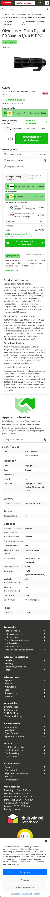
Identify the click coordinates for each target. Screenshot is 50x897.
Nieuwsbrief (10, 686)
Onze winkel (11, 770)
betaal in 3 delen (11, 91)
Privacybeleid (27, 893)
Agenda (8, 680)
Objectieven (21, 14)
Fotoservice (10, 627)
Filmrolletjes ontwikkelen (17, 640)
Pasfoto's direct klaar (15, 747)
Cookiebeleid (16, 893)
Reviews (9, 683)
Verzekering (10, 730)
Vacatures (9, 696)
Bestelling (9, 660)
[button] (45, 841)
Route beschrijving (13, 716)
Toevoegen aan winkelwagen (32, 138)
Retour (8, 669)
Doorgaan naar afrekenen (25, 243)
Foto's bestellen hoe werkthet (19, 649)
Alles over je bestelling (16, 657)
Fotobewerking (12, 643)
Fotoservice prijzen (14, 633)
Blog (7, 689)
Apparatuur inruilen (14, 736)
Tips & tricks (11, 693)
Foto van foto (11, 637)
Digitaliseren (11, 756)
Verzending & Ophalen (15, 666)
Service (8, 743)
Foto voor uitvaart (13, 646)
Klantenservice (12, 763)
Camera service (12, 723)
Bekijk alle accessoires (31, 122)
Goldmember (11, 726)
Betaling (9, 663)
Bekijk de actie (11, 270)
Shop (11, 14)
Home (4, 14)
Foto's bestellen (12, 630)
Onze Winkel (10, 703)
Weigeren (25, 879)
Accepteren (25, 872)
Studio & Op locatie (14, 750)
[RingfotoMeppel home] (25, 3)
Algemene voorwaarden (16, 773)
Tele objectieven (34, 14)
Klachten (9, 776)
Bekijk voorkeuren (25, 887)
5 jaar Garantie (12, 733)
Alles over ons (11, 677)
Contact (37, 893)
